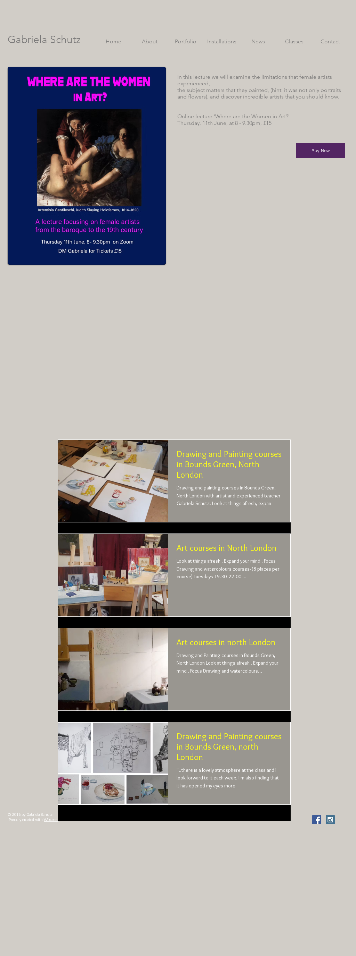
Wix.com (51, 819)
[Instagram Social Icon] (330, 819)
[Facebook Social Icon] (316, 819)
